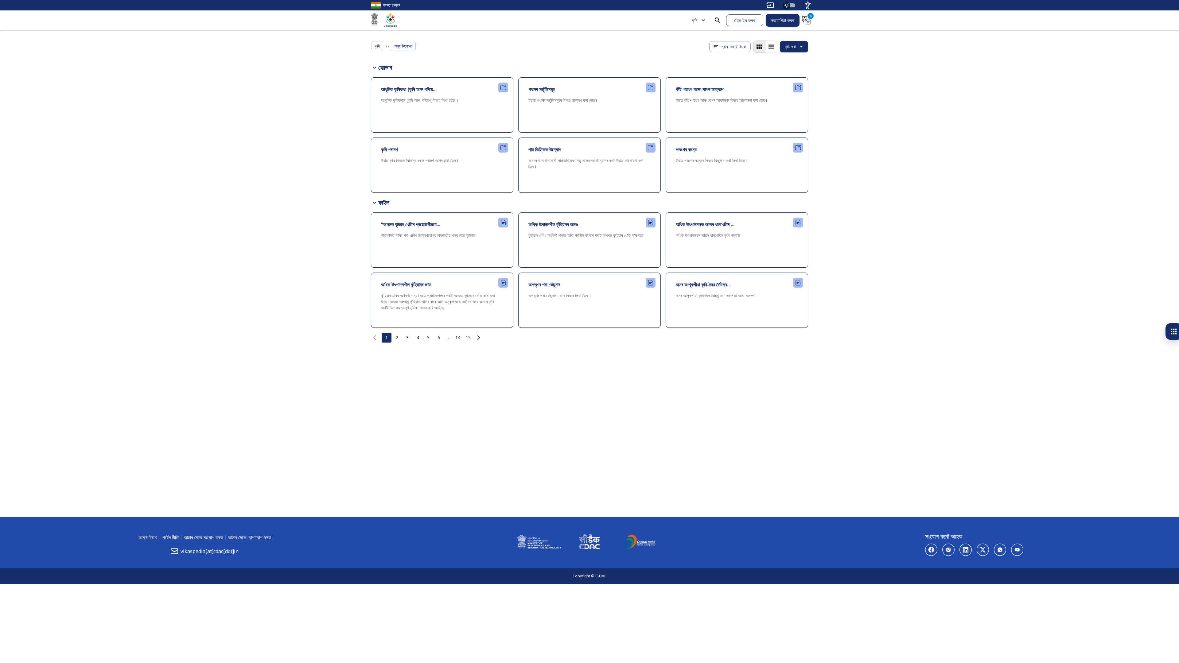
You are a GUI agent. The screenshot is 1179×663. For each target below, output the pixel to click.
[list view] (771, 47)
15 (468, 337)
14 (457, 337)
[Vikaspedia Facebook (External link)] (931, 550)
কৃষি (695, 20)
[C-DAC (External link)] (589, 542)
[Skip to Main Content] (770, 5)
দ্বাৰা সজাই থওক (734, 46)
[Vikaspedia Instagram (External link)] (948, 550)
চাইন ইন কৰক (745, 20)
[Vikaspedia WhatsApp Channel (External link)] (1000, 550)
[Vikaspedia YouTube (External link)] (1017, 550)
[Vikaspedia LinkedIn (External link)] (965, 550)
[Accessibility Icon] (808, 5)
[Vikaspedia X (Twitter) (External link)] (983, 550)
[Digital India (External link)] (640, 542)
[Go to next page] (479, 338)
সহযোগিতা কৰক (783, 20)
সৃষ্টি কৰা (790, 46)
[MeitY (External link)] (374, 20)
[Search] (717, 20)
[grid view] (759, 47)
